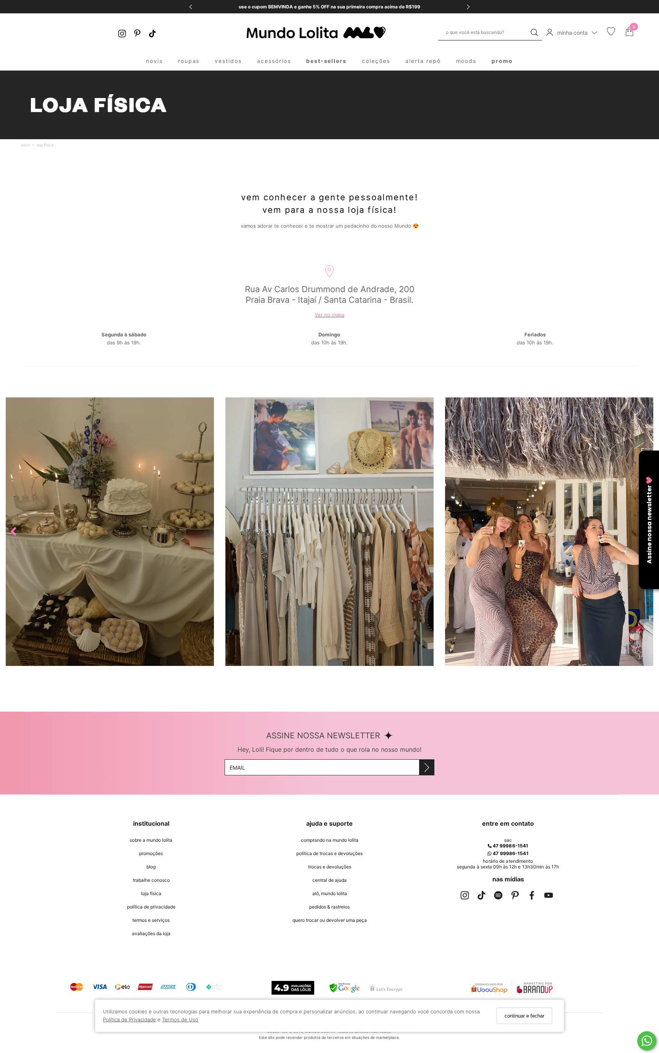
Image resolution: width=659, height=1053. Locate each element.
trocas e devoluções (329, 867)
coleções (376, 61)
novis (154, 61)
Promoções (151, 853)
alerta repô (423, 61)
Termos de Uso (180, 1019)
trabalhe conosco (151, 880)
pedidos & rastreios (329, 907)
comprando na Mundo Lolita (329, 840)
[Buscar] (534, 32)
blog (151, 867)
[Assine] (426, 767)
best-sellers (326, 61)
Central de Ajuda (329, 880)
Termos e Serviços (151, 920)
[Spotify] (498, 897)
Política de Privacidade (129, 1019)
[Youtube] (548, 897)
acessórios (274, 61)
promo (502, 61)
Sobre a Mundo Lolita (151, 840)
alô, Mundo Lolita (329, 893)
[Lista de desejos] (611, 34)
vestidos (228, 61)
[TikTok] (152, 32)
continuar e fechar (524, 1016)
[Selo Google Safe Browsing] (344, 988)
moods (466, 61)
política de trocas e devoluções (329, 853)
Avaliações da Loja (151, 933)
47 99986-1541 (510, 846)
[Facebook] (531, 897)
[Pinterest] (137, 32)
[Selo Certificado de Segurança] (385, 988)
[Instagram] (122, 32)
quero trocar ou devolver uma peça (330, 920)
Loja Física (151, 893)
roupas (189, 61)
